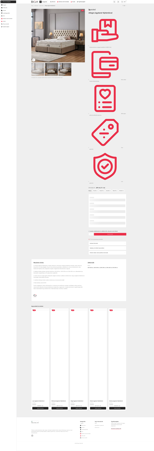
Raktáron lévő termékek (86, 433)
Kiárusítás (83, 435)
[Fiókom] (118, 2)
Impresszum (97, 427)
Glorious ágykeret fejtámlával (116, 401)
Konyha (83, 427)
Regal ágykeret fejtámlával (77, 401)
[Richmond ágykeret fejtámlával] (60, 354)
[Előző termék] (122, 5)
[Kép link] (35, 424)
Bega (32, 5)
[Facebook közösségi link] (32, 436)
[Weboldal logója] (34, 1)
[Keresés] (114, 2)
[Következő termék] (125, 5)
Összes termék (84, 437)
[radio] (95, 191)
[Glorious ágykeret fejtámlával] (117, 354)
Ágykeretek (41, 5)
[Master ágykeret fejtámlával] (98, 354)
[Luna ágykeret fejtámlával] (40, 354)
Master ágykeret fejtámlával (96, 401)
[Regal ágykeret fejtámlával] (79, 354)
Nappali (81, 423)
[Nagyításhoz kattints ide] (33, 59)
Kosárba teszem (110, 234)
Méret (90, 190)
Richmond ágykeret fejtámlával (59, 401)
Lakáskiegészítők (85, 429)
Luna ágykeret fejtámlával (38, 401)
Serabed (33, 402)
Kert (82, 431)
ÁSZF (96, 423)
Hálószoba (36, 5)
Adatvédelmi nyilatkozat (99, 425)
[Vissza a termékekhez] (124, 5)
